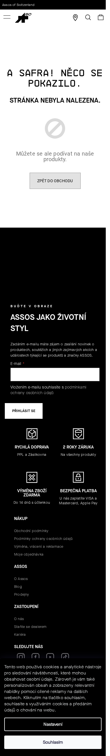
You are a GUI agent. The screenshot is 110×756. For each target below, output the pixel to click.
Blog (18, 586)
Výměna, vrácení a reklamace (38, 546)
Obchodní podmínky (31, 530)
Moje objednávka (28, 554)
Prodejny (21, 594)
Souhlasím (53, 742)
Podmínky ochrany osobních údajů (43, 538)
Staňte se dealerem (30, 626)
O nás (19, 618)
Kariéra (20, 634)
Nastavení (52, 724)
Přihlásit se (23, 410)
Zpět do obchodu (55, 181)
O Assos (21, 578)
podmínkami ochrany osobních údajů (48, 390)
